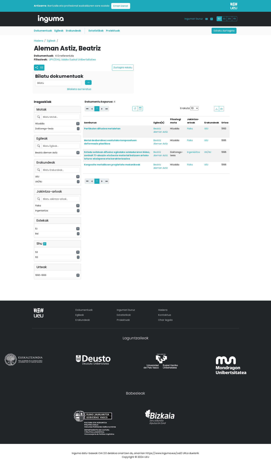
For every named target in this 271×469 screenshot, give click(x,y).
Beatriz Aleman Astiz (161, 130)
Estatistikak (96, 30)
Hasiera (38, 40)
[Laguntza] (211, 19)
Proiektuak (113, 30)
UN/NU (207, 152)
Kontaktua (164, 315)
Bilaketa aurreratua (79, 89)
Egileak (58, 30)
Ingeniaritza (193, 152)
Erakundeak (73, 30)
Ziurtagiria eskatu (122, 67)
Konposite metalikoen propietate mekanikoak (112, 164)
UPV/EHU (54, 59)
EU (219, 18)
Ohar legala (165, 320)
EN (229, 18)
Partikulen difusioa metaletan (102, 128)
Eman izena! (120, 6)
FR (234, 18)
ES (224, 18)
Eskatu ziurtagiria (224, 30)
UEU (206, 128)
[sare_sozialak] (36, 68)
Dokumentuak (43, 30)
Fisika (190, 128)
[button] (41, 68)
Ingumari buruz (193, 19)
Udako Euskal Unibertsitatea (78, 59)
